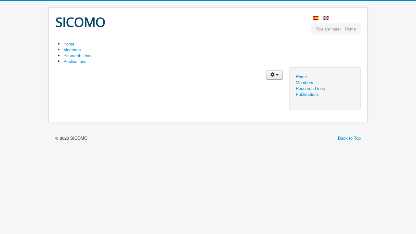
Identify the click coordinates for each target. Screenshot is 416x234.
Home (301, 77)
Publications (307, 94)
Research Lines (310, 88)
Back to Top (349, 138)
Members (304, 82)
